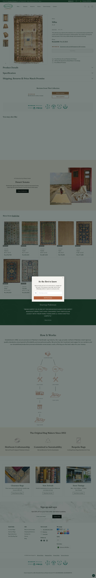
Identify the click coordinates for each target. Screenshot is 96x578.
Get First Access (48, 297)
